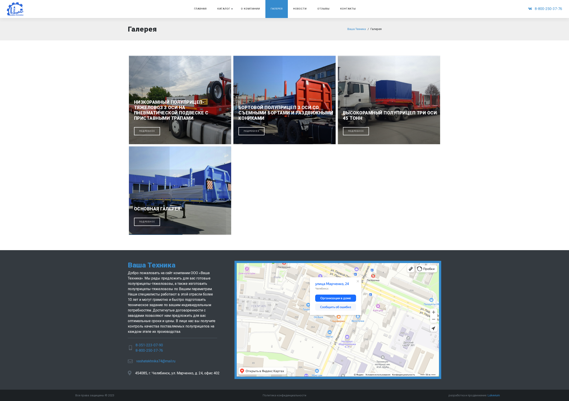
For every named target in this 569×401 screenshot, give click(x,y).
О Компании (250, 8)
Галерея (277, 8)
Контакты (348, 8)
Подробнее (147, 131)
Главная (200, 8)
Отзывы (323, 8)
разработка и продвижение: (474, 395)
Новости (300, 8)
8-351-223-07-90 (149, 345)
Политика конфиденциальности (284, 395)
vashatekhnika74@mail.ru (155, 361)
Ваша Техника (151, 265)
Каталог (223, 8)
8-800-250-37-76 (548, 9)
